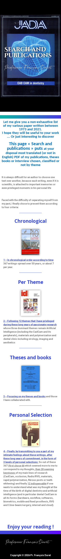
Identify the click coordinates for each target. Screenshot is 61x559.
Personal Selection (30, 415)
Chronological (30, 221)
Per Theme (30, 282)
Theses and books (30, 357)
